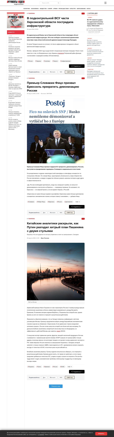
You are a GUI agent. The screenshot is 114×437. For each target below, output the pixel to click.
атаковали (61, 53)
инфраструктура (65, 61)
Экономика (35, 8)
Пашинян (31, 366)
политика (47, 61)
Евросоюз (51, 201)
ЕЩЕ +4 (70, 366)
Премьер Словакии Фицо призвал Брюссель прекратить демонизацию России (15, 40)
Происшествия (64, 8)
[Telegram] (96, 3)
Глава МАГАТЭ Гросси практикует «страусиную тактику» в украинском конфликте (15, 95)
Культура (73, 8)
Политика (26, 8)
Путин (39, 366)
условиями (41, 434)
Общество (43, 8)
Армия (55, 8)
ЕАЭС (62, 366)
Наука (89, 8)
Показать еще (55, 386)
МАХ (61, 72)
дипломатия (68, 201)
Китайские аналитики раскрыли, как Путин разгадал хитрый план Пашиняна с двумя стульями (15, 50)
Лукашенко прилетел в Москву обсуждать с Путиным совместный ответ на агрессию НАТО (15, 86)
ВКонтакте (52, 72)
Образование (81, 8)
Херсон (55, 61)
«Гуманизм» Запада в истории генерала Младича (14, 78)
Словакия (31, 201)
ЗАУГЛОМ (49, 93)
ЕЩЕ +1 (78, 201)
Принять (101, 433)
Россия (30, 61)
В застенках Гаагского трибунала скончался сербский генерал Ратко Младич (15, 105)
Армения (47, 366)
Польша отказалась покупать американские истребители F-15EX (15, 113)
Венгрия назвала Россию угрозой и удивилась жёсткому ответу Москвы (15, 59)
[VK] (101, 3)
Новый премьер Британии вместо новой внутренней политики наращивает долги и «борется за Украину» (15, 68)
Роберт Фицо (41, 201)
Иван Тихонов (45, 238)
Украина (38, 61)
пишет (58, 331)
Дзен (44, 72)
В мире (50, 8)
